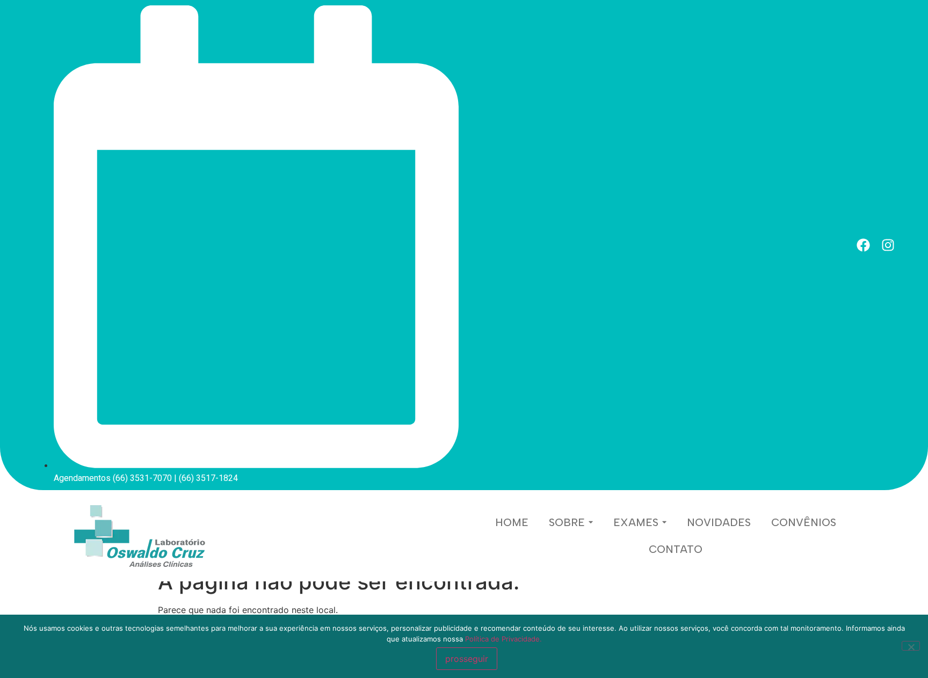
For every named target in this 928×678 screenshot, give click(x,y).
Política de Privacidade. (503, 639)
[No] (911, 646)
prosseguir (466, 658)
